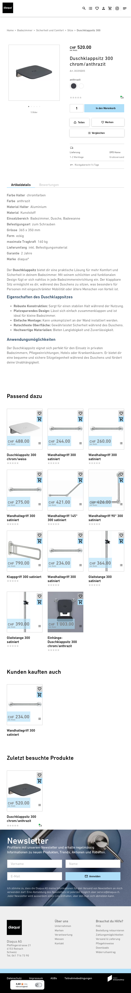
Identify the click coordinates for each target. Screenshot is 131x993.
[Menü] (42, 982)
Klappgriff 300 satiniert (24, 577)
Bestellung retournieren (110, 930)
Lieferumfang (17, 247)
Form (10, 236)
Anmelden (94, 876)
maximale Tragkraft (21, 242)
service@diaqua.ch (108, 891)
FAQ (98, 925)
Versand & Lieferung (108, 938)
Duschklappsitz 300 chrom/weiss (21, 457)
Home (10, 30)
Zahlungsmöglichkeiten (109, 934)
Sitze (70, 30)
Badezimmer (25, 30)
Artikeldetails (21, 185)
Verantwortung (63, 934)
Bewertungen (49, 185)
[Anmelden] (103, 8)
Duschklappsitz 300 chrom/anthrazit (21, 819)
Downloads (102, 947)
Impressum (36, 978)
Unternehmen (63, 925)
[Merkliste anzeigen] (97, 8)
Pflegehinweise (105, 943)
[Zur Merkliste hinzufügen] (39, 413)
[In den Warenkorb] (39, 419)
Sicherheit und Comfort (50, 30)
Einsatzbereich (18, 218)
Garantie (13, 253)
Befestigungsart (18, 224)
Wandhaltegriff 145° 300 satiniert (62, 518)
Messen (59, 938)
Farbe (11, 201)
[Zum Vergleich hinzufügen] (39, 443)
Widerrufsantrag (105, 952)
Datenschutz (14, 978)
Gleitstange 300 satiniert (100, 579)
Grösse (12, 230)
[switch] (38, 985)
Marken (59, 930)
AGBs (54, 978)
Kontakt (59, 943)
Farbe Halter (16, 195)
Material (13, 213)
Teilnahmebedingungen (78, 978)
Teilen (81, 122)
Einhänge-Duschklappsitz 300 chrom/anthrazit (62, 642)
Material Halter (18, 207)
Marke (11, 259)
